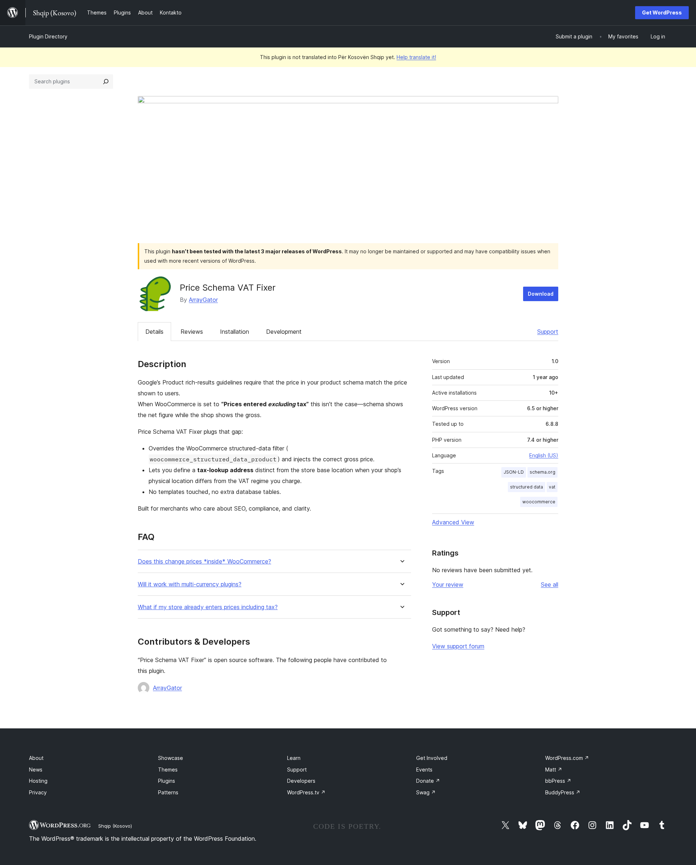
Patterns (168, 792)
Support (547, 331)
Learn (294, 758)
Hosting (38, 781)
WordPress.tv (306, 792)
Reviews (192, 331)
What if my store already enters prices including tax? (208, 607)
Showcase (170, 758)
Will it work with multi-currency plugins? (189, 584)
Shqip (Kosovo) (115, 826)
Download (541, 294)
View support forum (458, 646)
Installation (234, 331)
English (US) (543, 455)
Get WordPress (662, 12)
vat (552, 487)
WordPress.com (567, 758)
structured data (526, 487)
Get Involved (431, 758)
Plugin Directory (48, 36)
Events (424, 769)
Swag (426, 792)
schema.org (542, 472)
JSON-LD (514, 472)
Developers (301, 781)
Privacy (38, 792)
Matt (553, 769)
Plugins (166, 781)
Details (154, 331)
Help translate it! (416, 57)
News (35, 769)
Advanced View (453, 522)
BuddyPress (562, 792)
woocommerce (538, 501)
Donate (428, 781)
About (36, 758)
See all (549, 584)
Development (284, 331)
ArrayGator (203, 299)
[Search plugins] (106, 81)
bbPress (558, 781)
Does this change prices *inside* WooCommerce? (204, 561)
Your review (447, 584)
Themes (168, 769)
